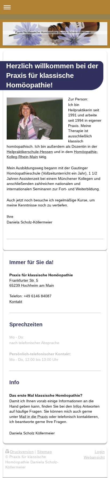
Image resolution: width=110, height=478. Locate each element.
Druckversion (22, 452)
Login (100, 452)
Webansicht (94, 457)
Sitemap (44, 452)
